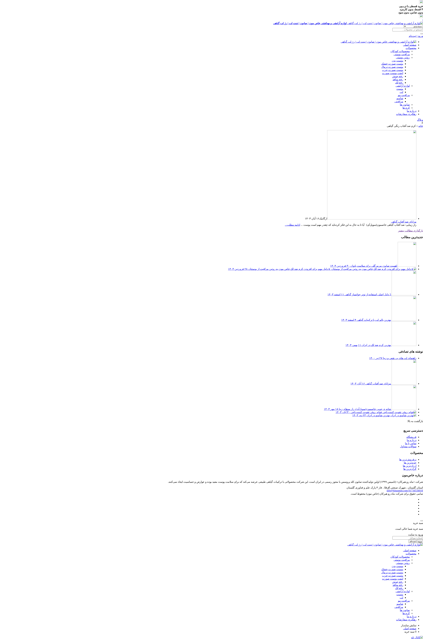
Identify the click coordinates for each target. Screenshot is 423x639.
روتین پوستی (403, 57)
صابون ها (405, 104)
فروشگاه (411, 437)
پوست (399, 88)
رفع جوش (397, 76)
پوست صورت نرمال (392, 66)
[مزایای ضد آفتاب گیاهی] (371, 218)
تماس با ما (410, 443)
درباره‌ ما (411, 110)
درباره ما (411, 440)
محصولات (411, 48)
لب (401, 92)
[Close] (421, 520)
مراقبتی (398, 101)
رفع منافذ (398, 79)
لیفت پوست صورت (392, 73)
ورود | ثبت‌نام (416, 36)
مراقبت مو (404, 95)
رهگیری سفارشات (406, 114)
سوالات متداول (408, 446)
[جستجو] (421, 33)
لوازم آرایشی (403, 85)
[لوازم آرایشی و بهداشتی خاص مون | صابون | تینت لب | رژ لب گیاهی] (378, 41)
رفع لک (399, 82)
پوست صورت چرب (392, 70)
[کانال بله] (417, 637)
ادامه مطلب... (292, 224)
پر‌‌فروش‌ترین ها (407, 459)
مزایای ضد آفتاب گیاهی (403, 221)
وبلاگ (420, 119)
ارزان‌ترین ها (409, 465)
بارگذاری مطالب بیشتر (410, 230)
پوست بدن (397, 60)
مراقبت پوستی (402, 54)
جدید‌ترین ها (410, 462)
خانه (420, 126)
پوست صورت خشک (392, 63)
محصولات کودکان (400, 51)
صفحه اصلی (409, 44)
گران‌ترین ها (409, 469)
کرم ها (406, 107)
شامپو (400, 98)
